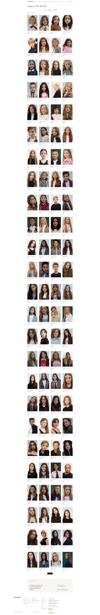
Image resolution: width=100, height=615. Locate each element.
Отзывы (42, 606)
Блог (42, 605)
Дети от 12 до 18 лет (26, 600)
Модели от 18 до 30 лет (27, 602)
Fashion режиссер (44, 608)
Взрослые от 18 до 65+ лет (36, 600)
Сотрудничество (43, 600)
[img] (30, 1)
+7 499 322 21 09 (51, 599)
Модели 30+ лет (25, 603)
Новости (42, 603)
